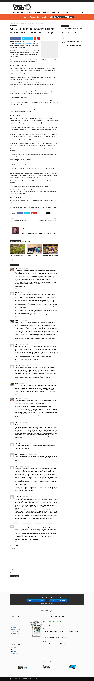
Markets (29, 12)
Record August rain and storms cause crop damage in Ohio (71, 46)
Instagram (14, 651)
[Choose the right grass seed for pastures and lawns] (17, 249)
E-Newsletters (15, 653)
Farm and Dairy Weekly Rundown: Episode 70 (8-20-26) (72, 42)
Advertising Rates (16, 619)
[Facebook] (81, 1)
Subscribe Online (15, 631)
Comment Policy (15, 633)
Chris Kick (13, 35)
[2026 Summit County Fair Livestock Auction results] (50, 249)
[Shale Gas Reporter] (47, 668)
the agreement (54, 82)
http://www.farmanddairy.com (24, 230)
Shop (66, 12)
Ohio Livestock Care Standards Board (23, 43)
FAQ (13, 623)
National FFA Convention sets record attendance (18, 221)
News (22, 12)
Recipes (60, 12)
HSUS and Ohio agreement (50, 162)
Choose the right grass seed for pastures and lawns (72, 29)
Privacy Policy (15, 621)
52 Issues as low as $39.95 (36, 600)
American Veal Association (51, 91)
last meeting (47, 118)
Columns (12, 253)
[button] (82, 12)
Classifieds (46, 12)
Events (53, 12)
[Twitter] (83, 1)
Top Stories (15, 25)
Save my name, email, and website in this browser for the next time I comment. (28, 573)
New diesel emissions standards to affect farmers (48, 221)
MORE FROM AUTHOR (26, 241)
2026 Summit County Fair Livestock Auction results (72, 38)
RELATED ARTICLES (15, 241)
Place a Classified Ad (16, 629)
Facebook (14, 647)
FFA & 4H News (29, 253)
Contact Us (14, 627)
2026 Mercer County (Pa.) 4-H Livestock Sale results (72, 33)
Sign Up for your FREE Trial (63, 17)
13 (57, 35)
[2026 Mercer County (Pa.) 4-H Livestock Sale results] (34, 249)
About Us (14, 625)
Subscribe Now (15, 12)
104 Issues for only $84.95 (58, 600)
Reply (16, 288)
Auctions (37, 12)
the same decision (38, 91)
